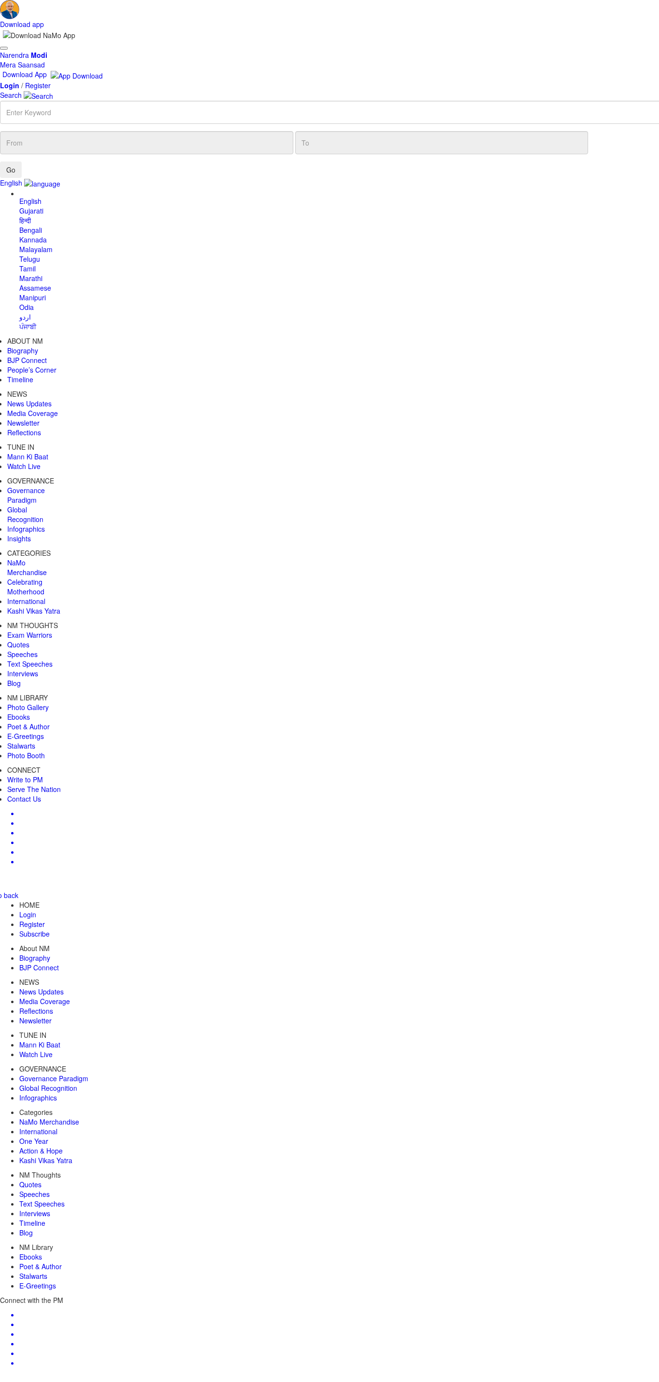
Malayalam (36, 249)
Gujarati (31, 210)
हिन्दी (25, 220)
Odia (26, 307)
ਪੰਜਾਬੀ (27, 326)
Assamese (35, 288)
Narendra (23, 55)
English (30, 201)
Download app (22, 24)
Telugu (29, 259)
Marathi (30, 278)
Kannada (33, 239)
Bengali (30, 230)
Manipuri (32, 297)
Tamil (27, 268)
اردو (25, 317)
